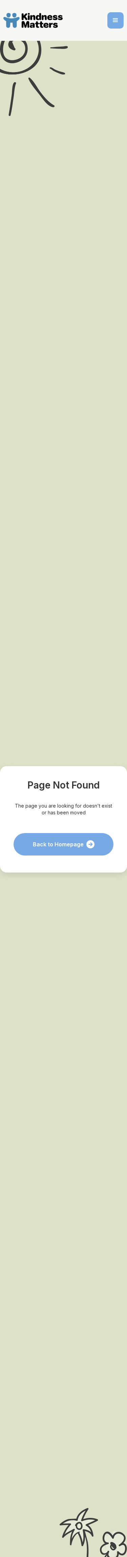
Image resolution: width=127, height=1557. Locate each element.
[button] (115, 20)
